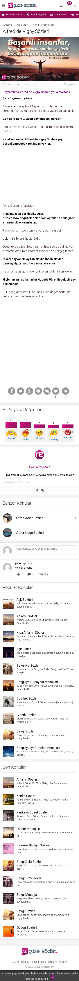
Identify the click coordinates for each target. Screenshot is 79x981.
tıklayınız (43, 979)
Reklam (52, 961)
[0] (56, 391)
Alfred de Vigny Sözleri (41, 139)
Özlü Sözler (22, 25)
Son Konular (60, 14)
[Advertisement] (39, 173)
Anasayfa (7, 25)
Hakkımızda (39, 961)
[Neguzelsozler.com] (22, 5)
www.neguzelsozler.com (18, 482)
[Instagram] (42, 491)
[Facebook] (37, 491)
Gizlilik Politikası (21, 961)
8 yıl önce (27, 563)
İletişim (63, 961)
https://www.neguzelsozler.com (24, 218)
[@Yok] (7, 567)
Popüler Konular (14, 14)
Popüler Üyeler (38, 14)
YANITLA (43, 574)
